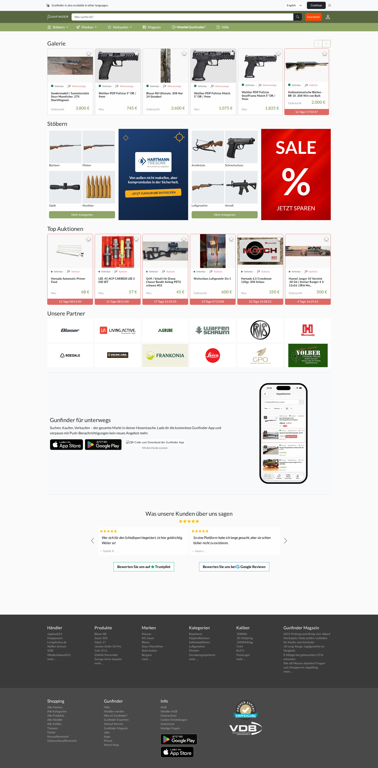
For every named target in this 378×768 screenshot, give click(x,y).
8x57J (240, 650)
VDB (50, 650)
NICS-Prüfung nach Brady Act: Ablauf (307, 634)
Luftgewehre (197, 646)
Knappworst (55, 638)
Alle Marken (55, 707)
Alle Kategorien (57, 711)
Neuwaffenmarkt (58, 736)
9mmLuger (243, 655)
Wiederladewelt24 (59, 655)
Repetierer (195, 634)
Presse (108, 740)
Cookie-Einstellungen (174, 719)
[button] (326, 17)
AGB (163, 707)
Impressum (168, 724)
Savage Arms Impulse (108, 659)
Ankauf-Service (113, 724)
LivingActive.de (56, 642)
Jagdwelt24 (54, 634)
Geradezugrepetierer (202, 655)
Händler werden (114, 711)
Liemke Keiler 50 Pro (107, 646)
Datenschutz (169, 715)
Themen (52, 728)
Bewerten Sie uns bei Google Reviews (234, 567)
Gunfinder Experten (116, 719)
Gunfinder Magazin (116, 728)
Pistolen (194, 650)
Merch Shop (111, 745)
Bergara (147, 655)
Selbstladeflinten (199, 642)
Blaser (146, 642)
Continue (316, 5)
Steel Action (149, 650)
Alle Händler (55, 719)
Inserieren (313, 17)
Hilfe (107, 707)
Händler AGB (169, 711)
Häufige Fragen (170, 728)
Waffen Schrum (56, 646)
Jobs (107, 732)
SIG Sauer (148, 638)
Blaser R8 (100, 634)
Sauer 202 (101, 638)
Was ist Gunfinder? (115, 715)
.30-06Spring (244, 638)
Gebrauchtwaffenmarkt (62, 740)
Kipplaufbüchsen (199, 638)
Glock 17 (100, 642)
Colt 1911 (100, 650)
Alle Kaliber (54, 724)
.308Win (241, 634)
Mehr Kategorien (82, 214)
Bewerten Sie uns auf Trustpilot (143, 567)
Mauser (146, 634)
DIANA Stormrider (106, 655)
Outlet (51, 732)
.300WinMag (244, 642)
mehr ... (51, 659)
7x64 (239, 646)
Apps (107, 736)
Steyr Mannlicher (152, 646)
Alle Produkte (55, 715)
